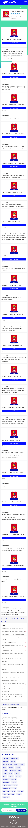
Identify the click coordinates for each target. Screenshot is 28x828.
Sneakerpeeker (7, 788)
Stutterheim (6, 797)
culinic (4, 776)
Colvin (4, 767)
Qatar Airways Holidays (8, 794)
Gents (10, 773)
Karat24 (22, 764)
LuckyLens (20, 791)
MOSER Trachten (7, 764)
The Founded (14, 758)
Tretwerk (14, 782)
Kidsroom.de (13, 770)
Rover (14, 788)
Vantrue (19, 794)
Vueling (5, 773)
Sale (16, 24)
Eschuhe (18, 767)
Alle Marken (11, 7)
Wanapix (13, 761)
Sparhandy (6, 758)
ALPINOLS (5, 779)
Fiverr (19, 770)
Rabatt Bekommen (14, 42)
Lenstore (11, 776)
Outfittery (11, 767)
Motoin (13, 791)
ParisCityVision (20, 7)
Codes (5, 24)
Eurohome (13, 779)
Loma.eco (18, 776)
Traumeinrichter (7, 785)
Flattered (17, 773)
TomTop (15, 785)
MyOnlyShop (6, 791)
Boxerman (5, 761)
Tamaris (5, 770)
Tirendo (16, 764)
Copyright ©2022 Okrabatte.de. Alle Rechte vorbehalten (14, 826)
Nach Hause (4, 7)
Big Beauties (6, 782)
